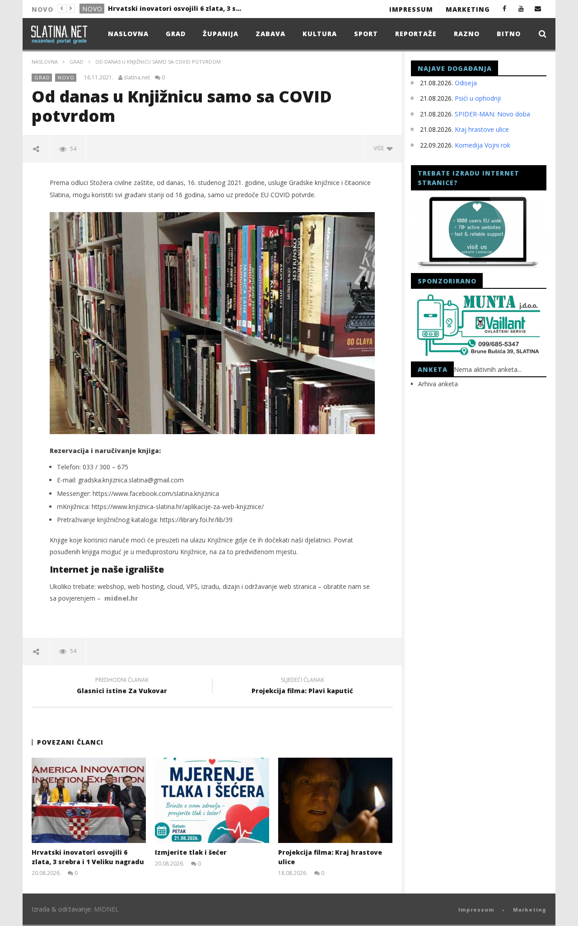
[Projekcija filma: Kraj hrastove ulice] (335, 800)
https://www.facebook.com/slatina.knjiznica (156, 493)
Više (380, 148)
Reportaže (416, 33)
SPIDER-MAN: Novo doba (492, 114)
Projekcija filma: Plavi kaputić (302, 687)
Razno (467, 33)
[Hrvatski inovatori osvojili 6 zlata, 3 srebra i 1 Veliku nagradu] (89, 800)
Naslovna (128, 33)
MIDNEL (106, 909)
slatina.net (137, 77)
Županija (220, 33)
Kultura (320, 33)
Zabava (270, 33)
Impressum (411, 9)
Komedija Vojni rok (482, 145)
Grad (92, 9)
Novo (66, 77)
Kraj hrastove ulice (482, 129)
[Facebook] (504, 8)
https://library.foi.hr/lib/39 (196, 519)
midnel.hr (121, 598)
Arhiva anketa (438, 384)
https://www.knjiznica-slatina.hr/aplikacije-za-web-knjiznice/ (178, 506)
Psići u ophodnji (478, 98)
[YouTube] (521, 8)
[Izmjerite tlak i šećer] (212, 800)
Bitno (509, 33)
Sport (366, 33)
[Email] (538, 8)
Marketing (468, 9)
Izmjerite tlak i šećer (143, 8)
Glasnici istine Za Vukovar (122, 687)
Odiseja (466, 83)
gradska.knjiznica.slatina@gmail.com (131, 480)
